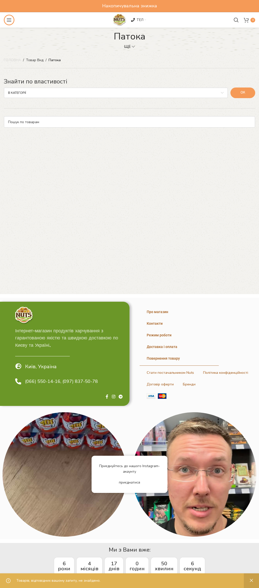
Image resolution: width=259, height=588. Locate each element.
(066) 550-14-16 (42, 381)
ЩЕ (127, 46)
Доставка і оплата (162, 347)
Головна (12, 60)
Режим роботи (159, 335)
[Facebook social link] (107, 397)
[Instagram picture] (65, 474)
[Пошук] (236, 20)
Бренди (189, 384)
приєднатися (129, 482)
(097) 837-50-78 (80, 381)
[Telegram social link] (120, 397)
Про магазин (157, 312)
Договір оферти (160, 384)
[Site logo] (119, 19)
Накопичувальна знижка (129, 6)
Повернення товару (163, 358)
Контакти (155, 323)
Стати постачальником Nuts (170, 372)
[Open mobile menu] (9, 20)
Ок (243, 92)
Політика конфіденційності (225, 372)
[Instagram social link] (113, 397)
